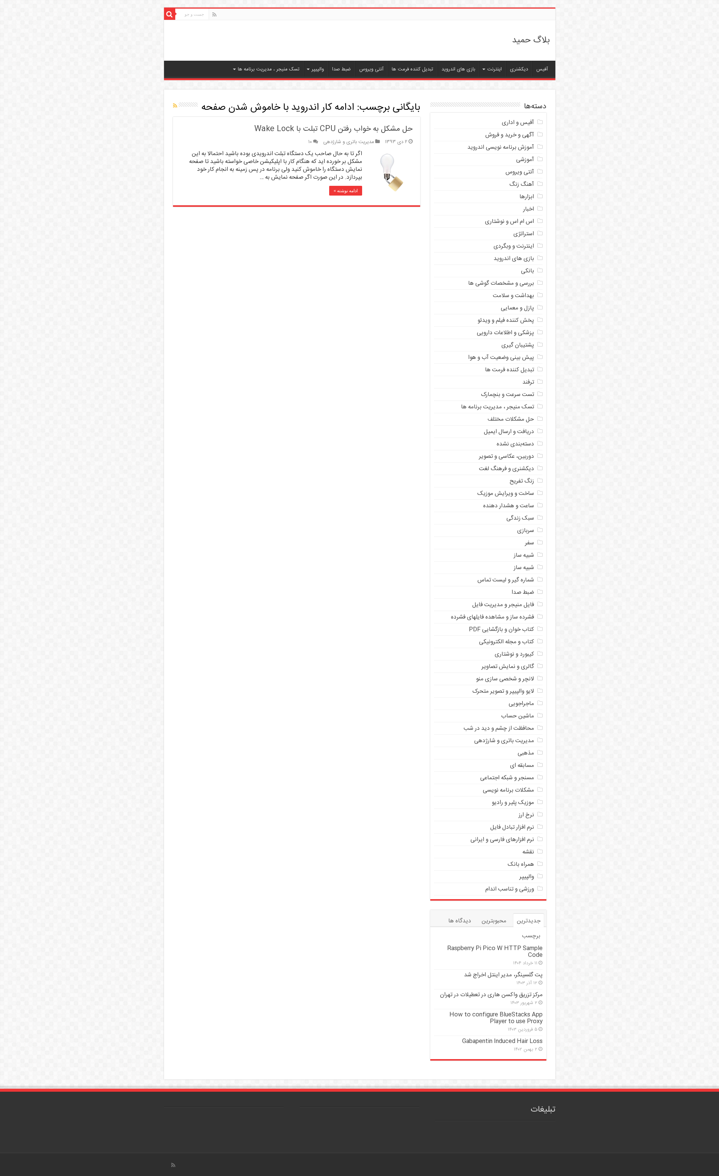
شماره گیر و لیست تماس (505, 580)
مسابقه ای (522, 765)
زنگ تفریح (522, 481)
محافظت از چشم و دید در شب (499, 728)
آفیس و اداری (518, 122)
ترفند (528, 382)
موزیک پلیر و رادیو (513, 802)
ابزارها (526, 197)
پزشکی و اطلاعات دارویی (505, 333)
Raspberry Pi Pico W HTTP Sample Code (495, 952)
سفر (529, 543)
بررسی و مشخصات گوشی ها (501, 283)
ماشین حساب (517, 716)
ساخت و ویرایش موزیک (505, 493)
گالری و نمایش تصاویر (508, 666)
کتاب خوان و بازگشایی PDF (501, 629)
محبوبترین (494, 921)
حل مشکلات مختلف (511, 419)
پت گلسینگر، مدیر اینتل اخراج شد (503, 975)
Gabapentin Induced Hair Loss (502, 1041)
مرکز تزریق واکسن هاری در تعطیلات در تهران (491, 995)
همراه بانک (521, 864)
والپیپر (318, 69)
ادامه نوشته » (346, 190)
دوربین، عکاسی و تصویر (506, 456)
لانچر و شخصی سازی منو (505, 679)
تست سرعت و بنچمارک (507, 394)
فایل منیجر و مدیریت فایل (503, 605)
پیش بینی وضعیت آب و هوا (501, 357)
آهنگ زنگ (521, 184)
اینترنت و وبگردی (514, 246)
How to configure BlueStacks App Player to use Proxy (496, 1018)
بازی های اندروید (458, 69)
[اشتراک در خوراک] (175, 106)
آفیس (542, 69)
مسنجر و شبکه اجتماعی (507, 778)
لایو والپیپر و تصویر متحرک (503, 691)
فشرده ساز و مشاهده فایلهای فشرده (492, 617)
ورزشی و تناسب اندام (509, 889)
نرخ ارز (526, 815)
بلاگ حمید (531, 40)
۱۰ (310, 142)
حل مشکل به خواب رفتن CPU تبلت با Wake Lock (333, 129)
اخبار (528, 209)
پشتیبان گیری (517, 345)
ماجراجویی (521, 703)
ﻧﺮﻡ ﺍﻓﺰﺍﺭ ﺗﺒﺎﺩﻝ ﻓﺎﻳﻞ (512, 827)
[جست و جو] (169, 14)
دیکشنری (519, 69)
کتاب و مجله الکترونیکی (506, 642)
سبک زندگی (520, 518)
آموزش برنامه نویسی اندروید (500, 147)
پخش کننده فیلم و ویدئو (505, 320)
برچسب (531, 936)
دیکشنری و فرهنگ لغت (506, 469)
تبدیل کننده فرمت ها (412, 69)
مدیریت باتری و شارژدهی (348, 142)
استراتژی (523, 234)
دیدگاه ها (459, 921)
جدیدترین (528, 921)
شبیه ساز (524, 555)
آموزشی (525, 159)
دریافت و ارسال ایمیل (509, 431)
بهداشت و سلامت (513, 295)
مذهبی (526, 753)
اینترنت (494, 69)
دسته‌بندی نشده (515, 444)
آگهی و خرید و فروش (509, 135)
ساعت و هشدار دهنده (508, 506)
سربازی (525, 530)
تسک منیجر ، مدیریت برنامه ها (269, 69)
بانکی (527, 271)
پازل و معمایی (517, 308)
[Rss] (214, 15)
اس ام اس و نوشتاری (509, 221)
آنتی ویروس (371, 69)
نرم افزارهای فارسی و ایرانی (502, 839)
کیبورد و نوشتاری (514, 654)
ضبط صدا (341, 69)
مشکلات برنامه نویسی (508, 790)
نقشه (528, 852)
